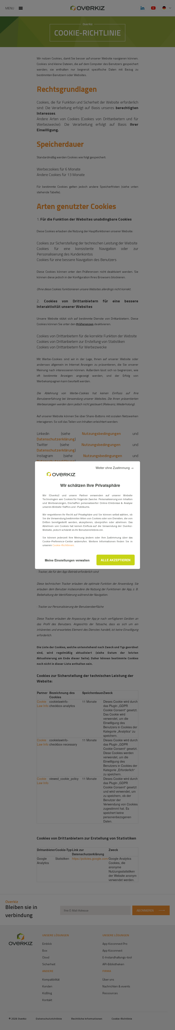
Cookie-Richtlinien (63, 545)
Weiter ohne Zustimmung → (115, 468)
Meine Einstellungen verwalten (67, 560)
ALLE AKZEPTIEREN (115, 560)
